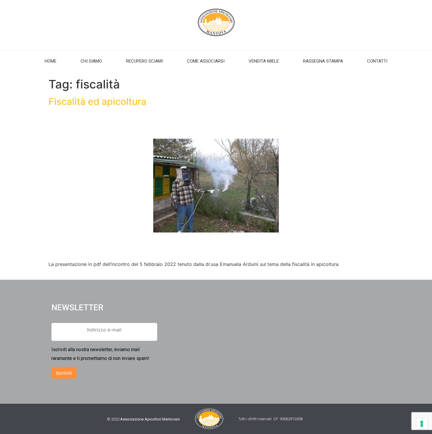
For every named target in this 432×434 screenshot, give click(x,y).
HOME (50, 61)
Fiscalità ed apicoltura (97, 101)
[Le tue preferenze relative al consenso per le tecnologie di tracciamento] (421, 423)
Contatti (377, 61)
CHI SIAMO (91, 61)
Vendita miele (264, 61)
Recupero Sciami (144, 61)
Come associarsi (206, 61)
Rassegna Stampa (323, 61)
